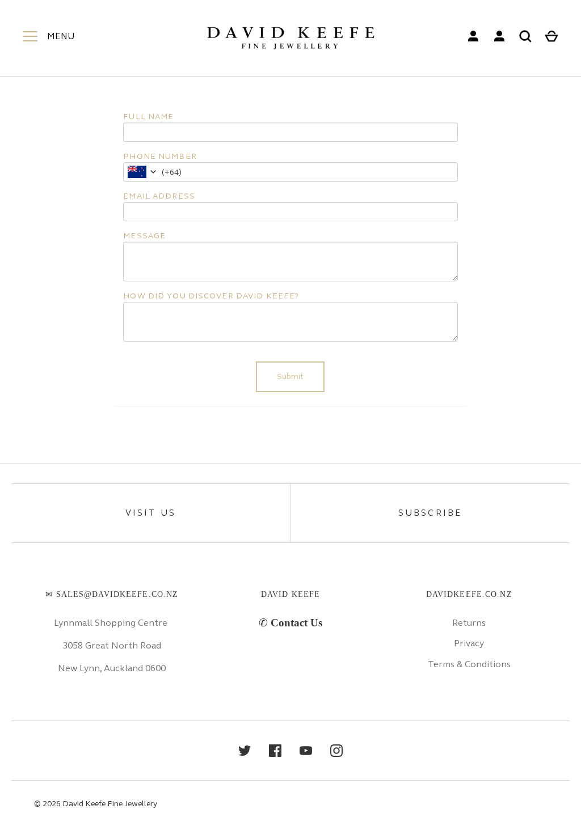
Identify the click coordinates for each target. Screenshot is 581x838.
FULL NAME (148, 116)
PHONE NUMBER (159, 156)
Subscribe (430, 513)
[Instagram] (336, 750)
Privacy (469, 643)
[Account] (473, 36)
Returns (469, 622)
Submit (290, 376)
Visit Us (150, 513)
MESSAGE (144, 236)
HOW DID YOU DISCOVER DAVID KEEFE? (211, 296)
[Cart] (551, 36)
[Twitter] (244, 750)
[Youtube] (305, 750)
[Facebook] (275, 750)
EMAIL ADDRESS (159, 196)
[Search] (525, 36)
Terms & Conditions (469, 664)
